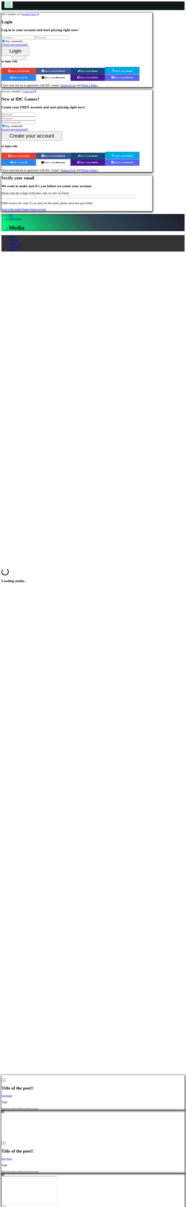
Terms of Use (68, 85)
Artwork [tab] (14, 240)
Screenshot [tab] (15, 243)
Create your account (31, 136)
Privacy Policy (89, 85)
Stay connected (14, 41)
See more (6, 1095)
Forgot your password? (14, 44)
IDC (11, 215)
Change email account (33, 209)
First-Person (7, 1108)
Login (15, 51)
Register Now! (29, 14)
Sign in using (20, 71)
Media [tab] (12, 236)
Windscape (15, 218)
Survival (17, 1108)
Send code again (10, 209)
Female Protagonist (30, 1108)
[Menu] (8, 4)
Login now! (29, 91)
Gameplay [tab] (15, 246)
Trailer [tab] (12, 249)
